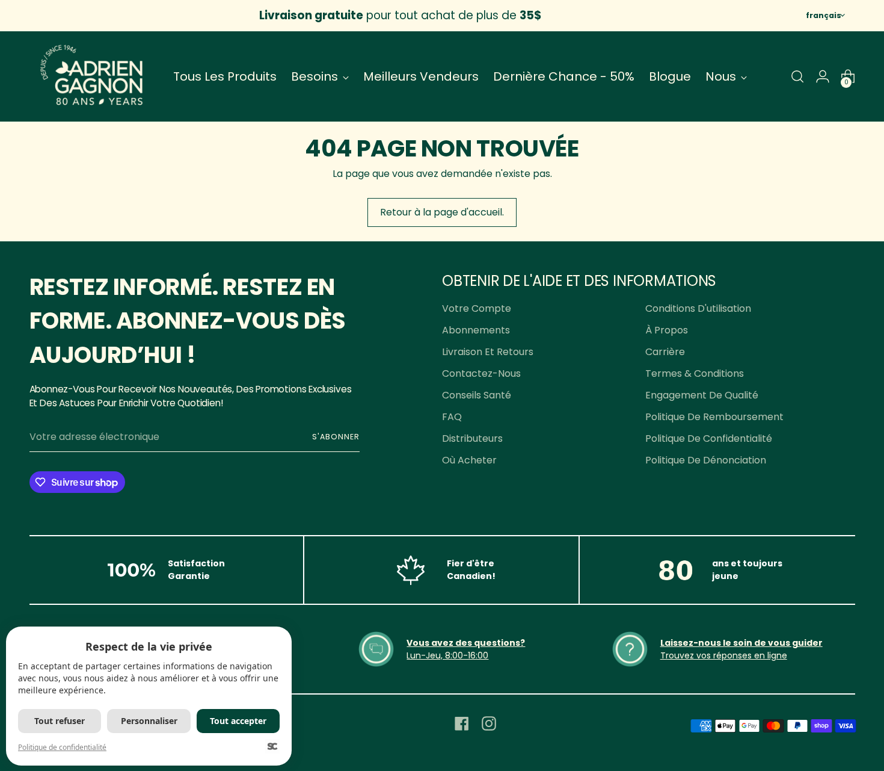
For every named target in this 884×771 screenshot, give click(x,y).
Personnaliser (149, 720)
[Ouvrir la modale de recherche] (797, 76)
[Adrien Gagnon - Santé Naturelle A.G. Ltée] (92, 76)
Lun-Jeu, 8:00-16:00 (447, 655)
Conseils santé (476, 395)
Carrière (665, 352)
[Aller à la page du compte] (823, 76)
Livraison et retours (487, 352)
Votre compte (476, 308)
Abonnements (476, 330)
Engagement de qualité (701, 395)
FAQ (452, 417)
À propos (666, 330)
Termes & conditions (694, 373)
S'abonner (335, 437)
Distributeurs (472, 438)
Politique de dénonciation (705, 460)
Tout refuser (59, 720)
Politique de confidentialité (708, 438)
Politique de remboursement (714, 417)
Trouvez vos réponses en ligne (723, 655)
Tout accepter (238, 720)
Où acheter (469, 460)
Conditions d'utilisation (698, 308)
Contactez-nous (481, 373)
